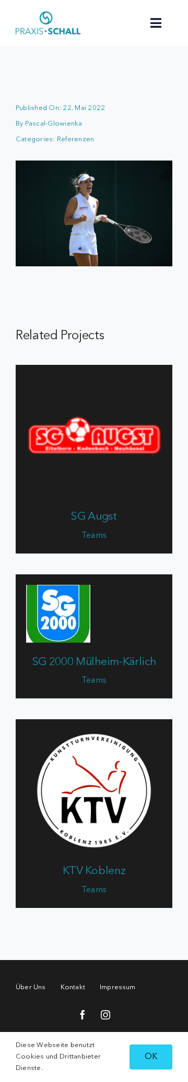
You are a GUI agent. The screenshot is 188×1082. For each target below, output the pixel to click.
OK (151, 1057)
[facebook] (82, 1015)
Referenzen (75, 139)
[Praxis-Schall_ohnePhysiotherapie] (48, 15)
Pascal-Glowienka (54, 123)
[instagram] (105, 1015)
